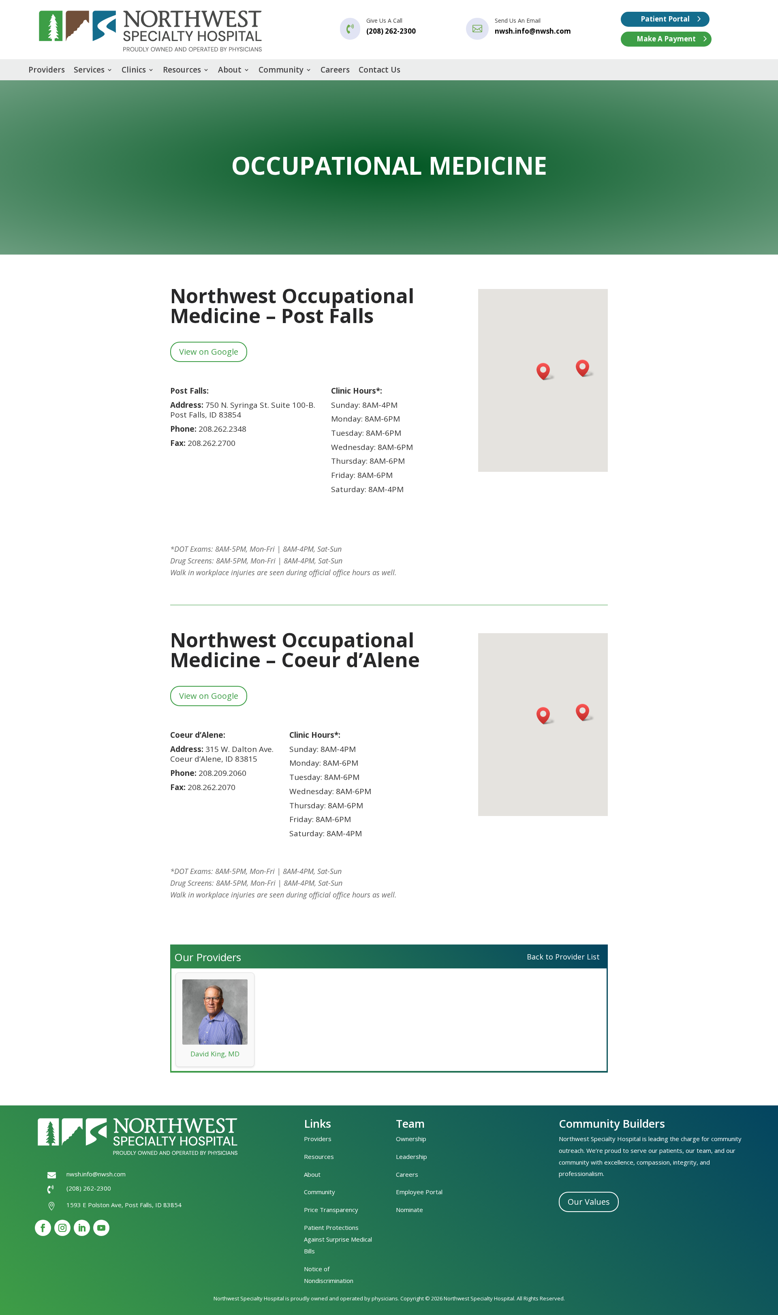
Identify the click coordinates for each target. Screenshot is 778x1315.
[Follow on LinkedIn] (82, 1228)
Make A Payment (666, 38)
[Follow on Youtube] (101, 1228)
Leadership (411, 1156)
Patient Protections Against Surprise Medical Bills (338, 1239)
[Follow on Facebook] (43, 1228)
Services (89, 71)
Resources (182, 71)
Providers (46, 71)
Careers (335, 71)
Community (281, 71)
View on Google (208, 351)
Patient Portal (665, 19)
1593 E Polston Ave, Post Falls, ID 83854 (124, 1205)
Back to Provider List (563, 957)
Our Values (589, 1201)
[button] (545, 371)
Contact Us (379, 71)
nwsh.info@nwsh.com (533, 31)
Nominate (409, 1210)
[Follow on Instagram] (62, 1228)
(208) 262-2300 (88, 1188)
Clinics (134, 71)
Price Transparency (331, 1210)
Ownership (411, 1139)
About (230, 71)
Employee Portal (419, 1192)
